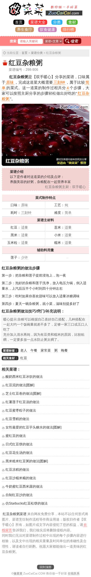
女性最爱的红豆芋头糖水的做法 (33, 427)
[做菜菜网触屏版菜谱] (45, 16)
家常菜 (46, 350)
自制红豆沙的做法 (19, 495)
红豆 (23, 358)
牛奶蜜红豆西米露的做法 (24, 486)
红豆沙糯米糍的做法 (21, 478)
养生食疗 (24, 29)
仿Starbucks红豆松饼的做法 (27, 503)
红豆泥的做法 (20, 385)
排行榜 (68, 29)
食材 (72, 22)
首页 (19, 22)
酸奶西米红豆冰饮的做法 (24, 376)
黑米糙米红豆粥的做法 (27, 461)
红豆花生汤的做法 (19, 452)
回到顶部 (45, 567)
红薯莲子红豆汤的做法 (22, 402)
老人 (23, 350)
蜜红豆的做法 (16, 436)
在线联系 (74, 573)
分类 (57, 22)
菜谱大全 (38, 22)
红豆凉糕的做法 (17, 469)
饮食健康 (47, 29)
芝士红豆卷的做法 (23, 393)
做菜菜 (18, 573)
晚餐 (64, 350)
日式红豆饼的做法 (19, 444)
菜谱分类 (37, 53)
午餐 (33, 350)
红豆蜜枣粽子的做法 (21, 410)
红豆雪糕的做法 (17, 419)
